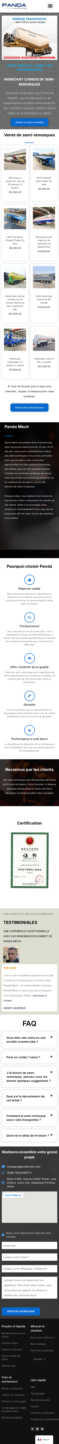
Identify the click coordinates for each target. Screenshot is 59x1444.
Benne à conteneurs (12, 1388)
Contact (35, 1406)
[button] (50, 5)
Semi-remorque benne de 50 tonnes (44, 299)
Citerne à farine (10, 1343)
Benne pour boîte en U (42, 1337)
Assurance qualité (40, 1400)
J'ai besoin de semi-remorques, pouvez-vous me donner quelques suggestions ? (28, 1076)
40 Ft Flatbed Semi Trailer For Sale (44, 181)
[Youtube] (37, 1429)
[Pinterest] (42, 1429)
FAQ (33, 1387)
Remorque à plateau (12, 1417)
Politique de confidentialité (45, 1419)
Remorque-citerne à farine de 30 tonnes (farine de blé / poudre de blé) (15, 303)
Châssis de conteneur (13, 1395)
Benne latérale (38, 1344)
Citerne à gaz (9, 1365)
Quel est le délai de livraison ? (27, 1135)
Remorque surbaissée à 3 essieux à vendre (15, 362)
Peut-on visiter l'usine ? (23, 1057)
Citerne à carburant (12, 1349)
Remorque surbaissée (42, 1350)
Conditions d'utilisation (43, 1412)
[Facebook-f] (32, 1429)
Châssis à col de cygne (14, 1401)
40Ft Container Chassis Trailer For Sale (15, 240)
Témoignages (38, 1393)
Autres (38, 1359)
